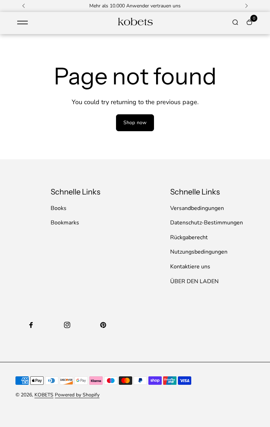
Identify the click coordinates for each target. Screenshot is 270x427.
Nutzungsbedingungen (198, 252)
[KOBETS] (135, 24)
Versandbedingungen (197, 208)
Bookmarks (65, 223)
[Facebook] (31, 325)
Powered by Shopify (77, 394)
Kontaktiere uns (190, 266)
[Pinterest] (103, 325)
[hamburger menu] (22, 22)
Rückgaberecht (189, 237)
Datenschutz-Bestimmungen (206, 223)
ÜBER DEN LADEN (194, 281)
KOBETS (43, 394)
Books (58, 208)
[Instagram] (67, 325)
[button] (23, 6)
